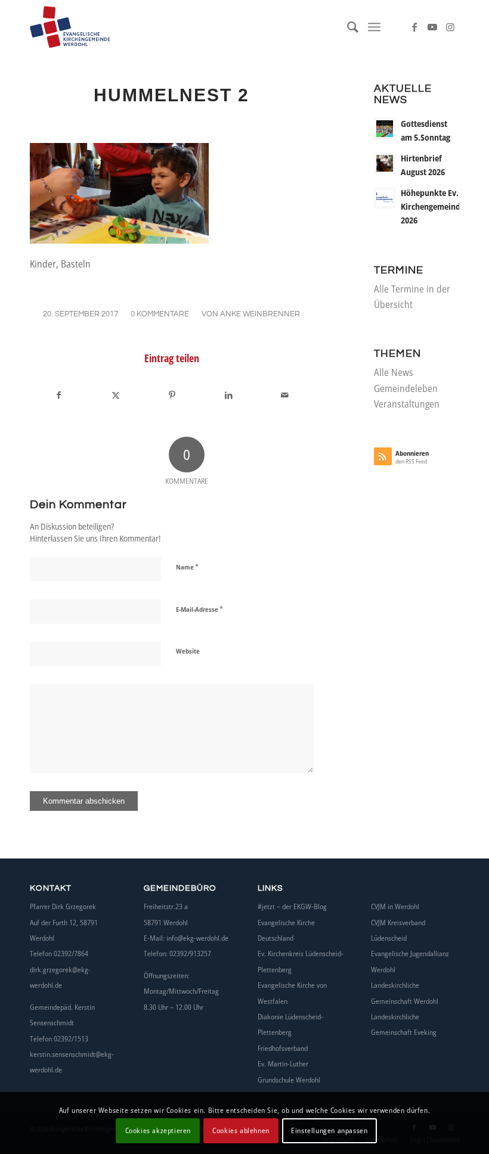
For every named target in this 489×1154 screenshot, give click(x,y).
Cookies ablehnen (241, 1130)
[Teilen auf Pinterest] (172, 395)
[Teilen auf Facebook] (58, 395)
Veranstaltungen (407, 403)
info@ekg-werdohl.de (197, 938)
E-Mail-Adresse (199, 609)
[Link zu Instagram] (450, 27)
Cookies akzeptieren (158, 1130)
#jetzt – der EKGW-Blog (292, 906)
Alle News (393, 372)
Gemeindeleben (406, 388)
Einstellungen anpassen (329, 1130)
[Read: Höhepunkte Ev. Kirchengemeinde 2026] (384, 198)
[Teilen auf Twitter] (116, 395)
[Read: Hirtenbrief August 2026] (384, 163)
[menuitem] (347, 27)
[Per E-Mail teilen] (285, 395)
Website (188, 650)
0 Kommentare (160, 314)
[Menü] (374, 27)
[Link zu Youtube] (432, 27)
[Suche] (347, 27)
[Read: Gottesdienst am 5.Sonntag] (384, 128)
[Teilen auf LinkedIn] (228, 395)
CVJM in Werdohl (395, 906)
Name (187, 566)
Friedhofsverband (283, 1048)
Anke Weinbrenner (260, 314)
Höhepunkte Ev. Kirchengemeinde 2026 (433, 206)
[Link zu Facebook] (414, 27)
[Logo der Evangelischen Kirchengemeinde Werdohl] (88, 27)
